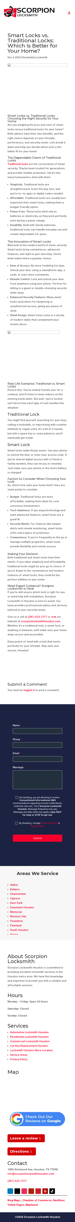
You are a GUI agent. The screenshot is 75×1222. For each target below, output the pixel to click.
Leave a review (24, 1138)
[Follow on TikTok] (52, 1191)
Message (19, 767)
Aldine (14, 884)
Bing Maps (14, 1200)
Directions (19, 1151)
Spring (14, 934)
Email (17, 753)
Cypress (15, 898)
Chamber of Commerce (37, 1200)
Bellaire (15, 889)
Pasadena (16, 921)
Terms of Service (49, 823)
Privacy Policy (37, 826)
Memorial (16, 912)
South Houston (19, 930)
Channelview (18, 893)
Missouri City (18, 916)
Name (17, 725)
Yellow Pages (16, 1204)
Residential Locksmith (34, 57)
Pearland (15, 925)
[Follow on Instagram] (24, 1191)
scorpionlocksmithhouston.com (40, 621)
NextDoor (59, 1200)
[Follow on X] (17, 1191)
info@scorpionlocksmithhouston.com (31, 1173)
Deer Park (16, 902)
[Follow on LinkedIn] (10, 1191)
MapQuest (31, 1204)
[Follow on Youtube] (31, 1191)
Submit (37, 838)
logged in (29, 690)
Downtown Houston (22, 907)
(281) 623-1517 (37, 616)
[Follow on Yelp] (45, 1191)
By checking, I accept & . (39, 824)
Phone (17, 739)
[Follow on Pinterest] (38, 1191)
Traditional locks (18, 164)
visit (53, 616)
